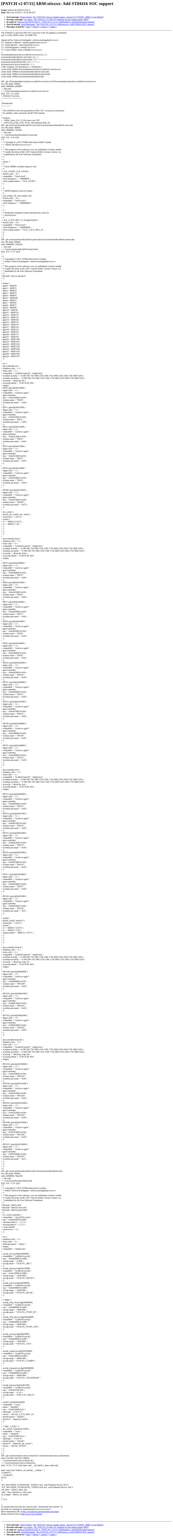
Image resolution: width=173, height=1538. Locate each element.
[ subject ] (44, 27)
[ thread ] (35, 27)
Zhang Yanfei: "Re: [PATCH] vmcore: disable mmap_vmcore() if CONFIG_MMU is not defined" (62, 17)
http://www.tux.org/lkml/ (31, 1514)
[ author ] (53, 27)
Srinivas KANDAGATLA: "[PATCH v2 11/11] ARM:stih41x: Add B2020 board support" (56, 22)
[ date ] (28, 27)
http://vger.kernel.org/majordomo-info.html (40, 1511)
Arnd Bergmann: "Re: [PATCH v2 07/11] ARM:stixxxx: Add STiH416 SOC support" (58, 24)
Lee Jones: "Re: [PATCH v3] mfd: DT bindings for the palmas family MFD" (56, 19)
